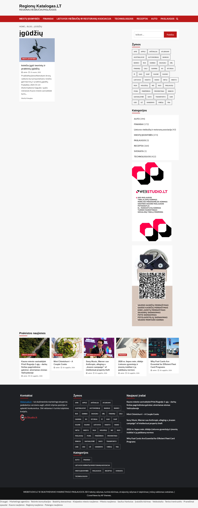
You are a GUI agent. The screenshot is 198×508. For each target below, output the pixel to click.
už (142, 102)
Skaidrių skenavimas (62, 501)
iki (162, 68)
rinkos (170, 91)
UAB (171, 97)
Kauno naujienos (17, 505)
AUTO (154, 19)
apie (135, 51)
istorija (170, 68)
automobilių (153, 57)
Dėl (171, 63)
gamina (154, 68)
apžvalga (153, 51)
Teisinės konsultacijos (41, 501)
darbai (152, 63)
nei (153, 85)
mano (156, 80)
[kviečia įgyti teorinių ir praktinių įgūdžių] (37, 50)
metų (165, 80)
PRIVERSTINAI (159, 91)
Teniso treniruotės (173, 501)
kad (140, 74)
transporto (161, 97)
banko (136, 63)
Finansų (137, 68)
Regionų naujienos (34, 505)
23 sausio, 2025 (35, 72)
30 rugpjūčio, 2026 (36, 376)
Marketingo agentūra (19, 501)
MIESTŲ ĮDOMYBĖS (29, 19)
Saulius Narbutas (125, 501)
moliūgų (144, 85)
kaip (148, 74)
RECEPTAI (142, 19)
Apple (143, 51)
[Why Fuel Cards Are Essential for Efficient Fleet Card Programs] (164, 348)
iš (134, 74)
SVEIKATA (139, 151)
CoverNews (92, 495)
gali (145, 68)
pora (136, 91)
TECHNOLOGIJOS (124, 19)
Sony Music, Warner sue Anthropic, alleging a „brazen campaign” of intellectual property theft (151, 422)
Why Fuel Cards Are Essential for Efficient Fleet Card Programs (163, 364)
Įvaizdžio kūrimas (143, 501)
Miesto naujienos (108, 501)
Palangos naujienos (54, 505)
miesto (174, 80)
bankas (166, 57)
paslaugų (169, 85)
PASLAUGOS (167, 19)
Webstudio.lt (26, 402)
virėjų (160, 102)
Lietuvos (137, 80)
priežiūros (146, 91)
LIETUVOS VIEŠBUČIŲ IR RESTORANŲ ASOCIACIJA (84, 19)
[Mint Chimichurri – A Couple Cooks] (67, 348)
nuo (159, 85)
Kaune (156, 74)
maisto (148, 80)
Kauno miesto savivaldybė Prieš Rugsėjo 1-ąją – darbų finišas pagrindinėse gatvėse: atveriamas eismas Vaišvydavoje (34, 367)
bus (144, 63)
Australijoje (139, 57)
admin (25, 72)
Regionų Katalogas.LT (40, 6)
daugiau (162, 63)
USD (135, 102)
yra (168, 102)
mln (135, 85)
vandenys (150, 102)
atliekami (165, 51)
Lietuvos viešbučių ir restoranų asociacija (153, 129)
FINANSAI (48, 19)
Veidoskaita (157, 501)
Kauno (165, 74)
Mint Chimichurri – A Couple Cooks (143, 414)
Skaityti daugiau (27, 98)
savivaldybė (139, 97)
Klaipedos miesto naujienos (85, 501)
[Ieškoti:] (149, 35)
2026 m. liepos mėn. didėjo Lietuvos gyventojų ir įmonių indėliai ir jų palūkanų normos (152, 431)
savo (150, 97)
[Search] (177, 19)
